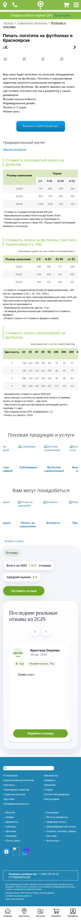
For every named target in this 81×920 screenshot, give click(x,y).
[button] (73, 47)
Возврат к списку (14, 541)
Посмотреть (62, 15)
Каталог (9, 23)
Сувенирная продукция (32, 23)
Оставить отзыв (24, 591)
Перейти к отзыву (40, 733)
